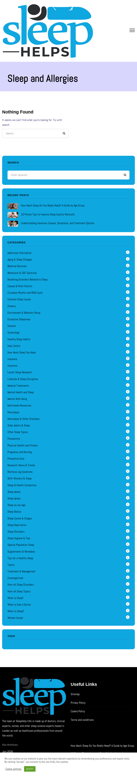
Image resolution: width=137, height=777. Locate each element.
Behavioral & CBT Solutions (22, 273)
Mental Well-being (17, 399)
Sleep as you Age (16, 505)
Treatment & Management (21, 571)
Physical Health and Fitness (22, 445)
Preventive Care (15, 458)
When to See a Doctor (19, 604)
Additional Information (19, 253)
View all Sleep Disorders (20, 584)
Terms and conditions (82, 720)
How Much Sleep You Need (21, 352)
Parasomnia (13, 439)
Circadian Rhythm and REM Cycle (24, 293)
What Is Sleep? (15, 598)
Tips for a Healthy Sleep (20, 558)
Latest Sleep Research (19, 372)
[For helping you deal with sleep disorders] (47, 31)
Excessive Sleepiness (19, 319)
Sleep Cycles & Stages (19, 518)
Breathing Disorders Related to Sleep (27, 279)
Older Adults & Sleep (18, 425)
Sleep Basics (14, 511)
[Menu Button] (132, 31)
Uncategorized (15, 578)
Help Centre (13, 346)
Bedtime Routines (17, 266)
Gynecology (13, 332)
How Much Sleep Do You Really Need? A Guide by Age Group (52, 205)
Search (125, 175)
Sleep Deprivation (16, 525)
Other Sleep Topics (17, 432)
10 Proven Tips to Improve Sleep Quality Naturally (48, 214)
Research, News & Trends (21, 465)
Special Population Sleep (20, 545)
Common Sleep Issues (19, 299)
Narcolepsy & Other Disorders (23, 419)
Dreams (11, 306)
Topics (10, 565)
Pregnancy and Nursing (19, 452)
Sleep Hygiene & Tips (18, 538)
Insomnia (12, 359)
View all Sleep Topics (18, 591)
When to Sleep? (15, 611)
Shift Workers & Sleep (19, 478)
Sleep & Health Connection (21, 485)
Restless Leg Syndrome (19, 472)
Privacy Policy (78, 703)
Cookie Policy (78, 711)
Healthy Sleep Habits (18, 339)
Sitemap (75, 694)
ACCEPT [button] (29, 768)
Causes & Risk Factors (19, 286)
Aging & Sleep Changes (19, 259)
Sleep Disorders (15, 531)
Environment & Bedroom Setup (23, 313)
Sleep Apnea (13, 492)
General (11, 326)
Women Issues (15, 618)
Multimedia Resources (19, 405)
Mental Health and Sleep (20, 392)
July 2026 (7, 751)
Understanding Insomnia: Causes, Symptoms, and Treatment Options (57, 223)
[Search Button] (64, 133)
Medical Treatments (18, 386)
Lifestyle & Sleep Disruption (22, 379)
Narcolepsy (13, 412)
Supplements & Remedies (21, 551)
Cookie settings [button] (13, 769)
